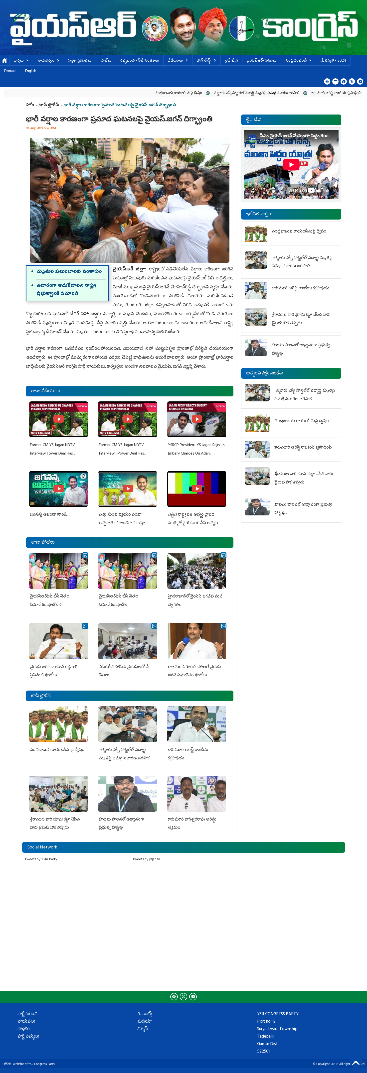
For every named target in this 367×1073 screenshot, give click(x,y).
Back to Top (356, 1062)
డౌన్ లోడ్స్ (204, 61)
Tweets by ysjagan (146, 859)
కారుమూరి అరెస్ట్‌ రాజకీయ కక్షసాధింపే (288, 93)
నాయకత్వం (45, 61)
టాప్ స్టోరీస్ (49, 105)
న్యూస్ (142, 1029)
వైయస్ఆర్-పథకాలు (262, 61)
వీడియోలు (175, 61)
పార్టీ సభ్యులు (28, 1037)
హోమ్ (4, 61)
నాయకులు (26, 1022)
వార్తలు (19, 61)
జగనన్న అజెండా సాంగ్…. (50, 515)
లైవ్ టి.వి (231, 61)
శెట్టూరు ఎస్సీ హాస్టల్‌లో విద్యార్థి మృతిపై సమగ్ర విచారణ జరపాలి (209, 93)
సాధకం (23, 1029)
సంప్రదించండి (296, 61)
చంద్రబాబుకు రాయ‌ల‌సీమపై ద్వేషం (130, 93)
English (30, 71)
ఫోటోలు (106, 61)
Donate (10, 71)
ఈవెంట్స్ (144, 1014)
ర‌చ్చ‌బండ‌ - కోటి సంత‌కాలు (139, 61)
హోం (30, 105)
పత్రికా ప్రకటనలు (80, 61)
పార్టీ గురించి (27, 1014)
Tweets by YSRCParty (41, 859)
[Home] (183, 27)
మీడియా (144, 1022)
